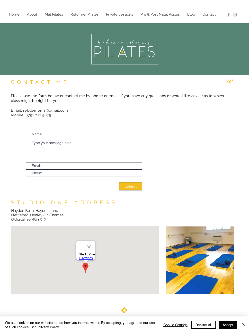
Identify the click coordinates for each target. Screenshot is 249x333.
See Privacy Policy (45, 326)
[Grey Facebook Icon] (228, 14)
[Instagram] (234, 14)
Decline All (204, 324)
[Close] (243, 324)
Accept (228, 324)
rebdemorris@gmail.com (45, 110)
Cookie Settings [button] (175, 324)
